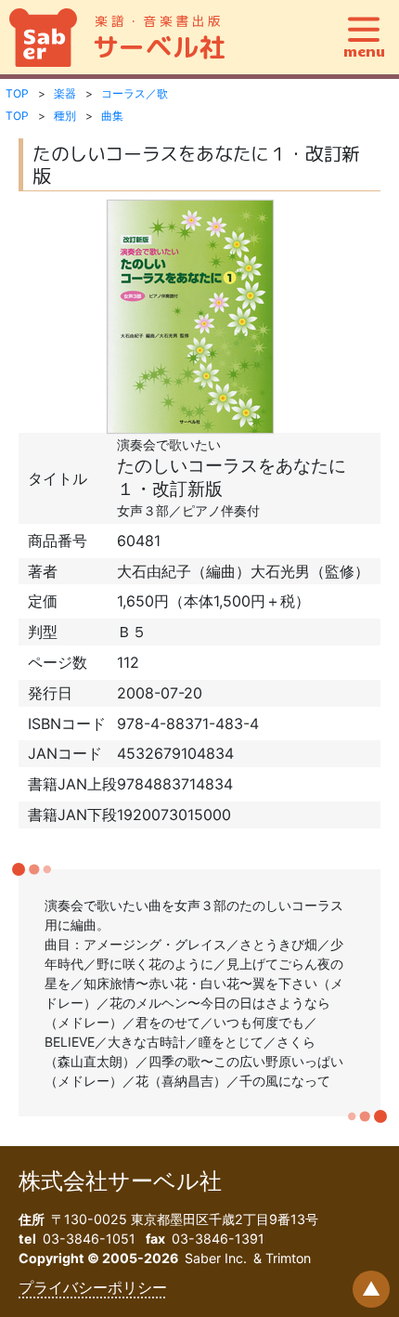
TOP (17, 93)
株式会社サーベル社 (120, 1180)
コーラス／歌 (134, 93)
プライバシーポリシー (93, 1287)
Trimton (288, 1258)
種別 (65, 116)
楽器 (65, 93)
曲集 (112, 116)
